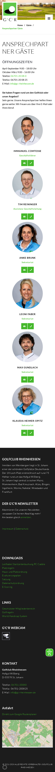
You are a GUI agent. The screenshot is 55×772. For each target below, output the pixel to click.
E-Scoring (7, 586)
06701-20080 (19, 684)
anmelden (26, 517)
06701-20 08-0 (18, 76)
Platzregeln (8, 568)
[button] (4, 767)
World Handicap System (14, 616)
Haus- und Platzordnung (14, 571)
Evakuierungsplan (11, 575)
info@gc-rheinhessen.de (22, 83)
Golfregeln (8, 612)
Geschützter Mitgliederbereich (18, 608)
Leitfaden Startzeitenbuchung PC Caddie (23, 564)
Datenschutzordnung (13, 583)
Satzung (6, 579)
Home (20, 25)
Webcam (30, 3)
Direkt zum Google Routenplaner (19, 714)
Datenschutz (22, 528)
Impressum (8, 528)
